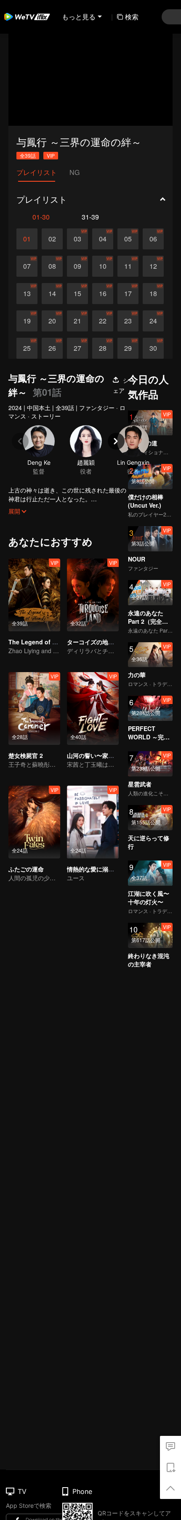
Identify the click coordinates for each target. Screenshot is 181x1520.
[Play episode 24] (153, 320)
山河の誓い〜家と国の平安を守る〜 (114, 755)
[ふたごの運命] (34, 822)
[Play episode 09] (77, 266)
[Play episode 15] (77, 293)
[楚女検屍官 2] (34, 708)
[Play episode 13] (26, 293)
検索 (131, 16)
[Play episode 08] (52, 266)
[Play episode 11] (127, 266)
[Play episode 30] (153, 348)
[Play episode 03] (77, 238)
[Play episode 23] (127, 320)
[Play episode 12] (153, 266)
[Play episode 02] (52, 238)
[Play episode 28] (102, 348)
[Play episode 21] (77, 320)
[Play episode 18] (153, 293)
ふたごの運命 (26, 869)
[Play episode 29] (127, 348)
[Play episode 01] (26, 238)
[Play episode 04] (102, 238)
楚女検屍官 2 (25, 755)
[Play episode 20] (52, 320)
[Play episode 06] (153, 238)
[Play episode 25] (26, 348)
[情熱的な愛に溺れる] (93, 822)
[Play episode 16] (102, 293)
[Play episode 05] (127, 238)
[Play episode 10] (102, 266)
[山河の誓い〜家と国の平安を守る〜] (93, 708)
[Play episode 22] (102, 320)
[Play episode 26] (52, 348)
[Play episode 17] (127, 293)
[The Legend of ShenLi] (34, 595)
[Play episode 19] (26, 320)
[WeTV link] (27, 17)
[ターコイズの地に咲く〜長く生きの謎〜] (93, 595)
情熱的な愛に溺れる (93, 869)
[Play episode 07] (26, 266)
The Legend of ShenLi (40, 642)
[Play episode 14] (52, 293)
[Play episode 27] (77, 348)
